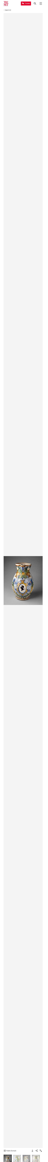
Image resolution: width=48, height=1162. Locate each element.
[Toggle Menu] (41, 3)
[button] (23, 580)
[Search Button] (35, 3)
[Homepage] (6, 3)
